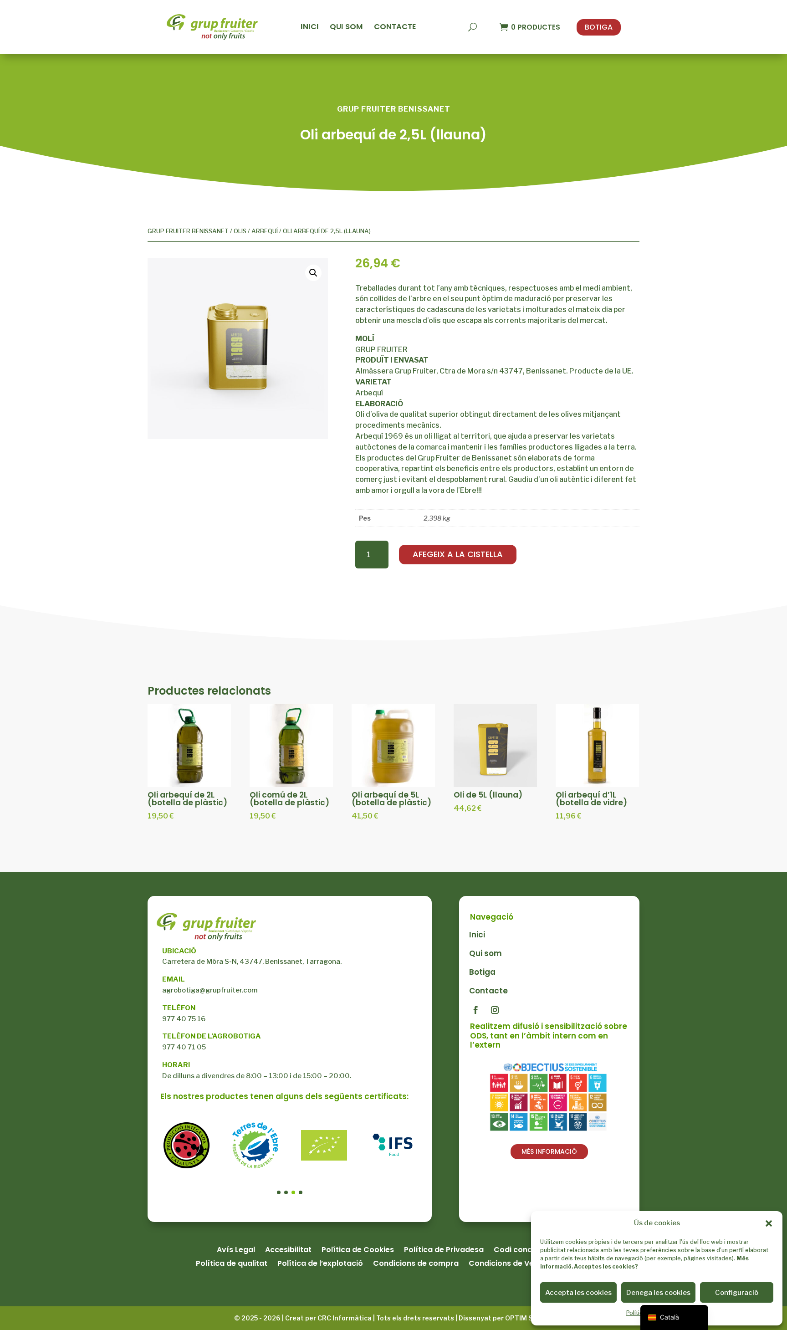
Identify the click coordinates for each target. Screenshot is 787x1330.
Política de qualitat (231, 1264)
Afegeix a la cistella (458, 554)
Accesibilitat (288, 1251)
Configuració (736, 1293)
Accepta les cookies (578, 1293)
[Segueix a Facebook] (476, 1010)
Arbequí (264, 231)
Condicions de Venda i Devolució (530, 1264)
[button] (768, 1223)
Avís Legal (236, 1251)
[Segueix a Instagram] (495, 1010)
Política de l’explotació (320, 1264)
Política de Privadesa (444, 1251)
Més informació (549, 1151)
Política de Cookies (358, 1251)
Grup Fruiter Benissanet (188, 231)
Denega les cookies (658, 1293)
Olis (240, 231)
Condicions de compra (416, 1264)
